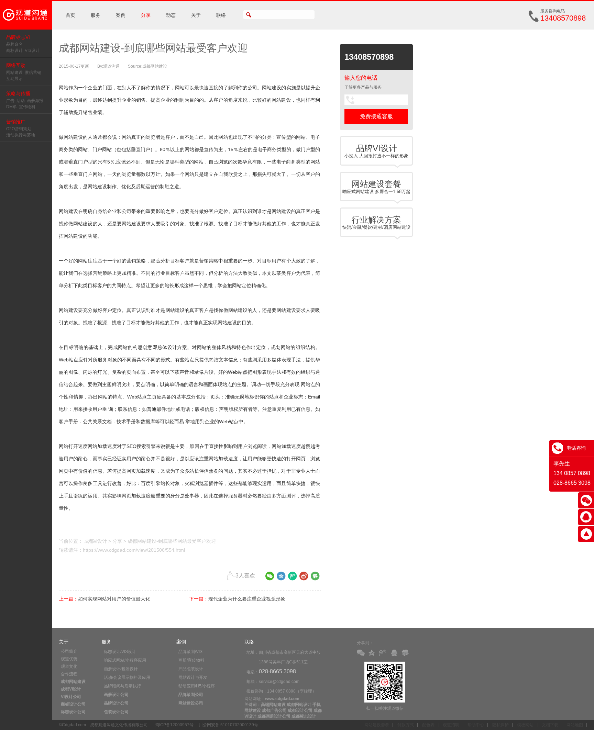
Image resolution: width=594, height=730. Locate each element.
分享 (146, 15)
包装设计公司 (116, 711)
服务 (95, 15)
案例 (120, 15)
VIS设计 (32, 50)
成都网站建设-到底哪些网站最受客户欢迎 (172, 541)
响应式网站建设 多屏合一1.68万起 (376, 186)
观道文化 (69, 666)
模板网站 (525, 724)
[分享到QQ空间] (281, 579)
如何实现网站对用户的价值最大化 (114, 599)
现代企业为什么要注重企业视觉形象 (246, 599)
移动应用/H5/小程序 (196, 686)
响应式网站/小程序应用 (125, 660)
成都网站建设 (73, 681)
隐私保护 (500, 724)
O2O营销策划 (18, 128)
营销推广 (15, 121)
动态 (171, 15)
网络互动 (15, 65)
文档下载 (550, 724)
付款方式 (405, 724)
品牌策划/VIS (190, 651)
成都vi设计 (95, 541)
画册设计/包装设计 (121, 668)
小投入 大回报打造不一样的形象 (376, 151)
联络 (221, 15)
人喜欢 (245, 576)
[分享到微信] (269, 579)
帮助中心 (476, 724)
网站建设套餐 (376, 724)
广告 (10, 100)
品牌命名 (14, 44)
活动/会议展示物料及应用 (127, 677)
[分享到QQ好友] (395, 653)
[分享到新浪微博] (303, 579)
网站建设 (14, 72)
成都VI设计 (71, 689)
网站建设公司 (190, 703)
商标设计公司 (73, 704)
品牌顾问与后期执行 (122, 686)
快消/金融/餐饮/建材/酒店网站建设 (376, 222)
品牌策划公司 (190, 694)
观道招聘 (451, 724)
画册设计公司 (116, 694)
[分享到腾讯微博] (292, 579)
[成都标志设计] (26, 28)
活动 (20, 100)
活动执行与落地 (20, 135)
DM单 (11, 106)
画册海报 (35, 100)
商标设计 (14, 50)
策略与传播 (18, 93)
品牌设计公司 (116, 703)
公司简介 (69, 651)
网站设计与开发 (192, 677)
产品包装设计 (190, 668)
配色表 (428, 724)
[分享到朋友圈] (315, 579)
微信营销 (33, 72)
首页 (70, 15)
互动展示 (14, 78)
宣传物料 (27, 106)
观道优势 (69, 658)
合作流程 (69, 674)
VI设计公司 (71, 696)
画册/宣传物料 (191, 660)
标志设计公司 (73, 711)
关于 (196, 15)
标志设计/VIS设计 (120, 651)
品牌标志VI (18, 37)
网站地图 (574, 724)
